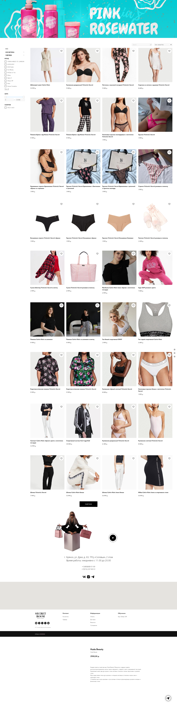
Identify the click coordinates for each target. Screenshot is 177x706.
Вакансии (93, 622)
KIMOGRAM (42, 634)
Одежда (65, 619)
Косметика (65, 616)
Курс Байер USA (122, 616)
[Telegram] (39, 623)
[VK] (42, 623)
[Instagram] (36, 623)
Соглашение (93, 625)
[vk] (84, 577)
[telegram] (93, 577)
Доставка (92, 619)
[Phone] (45, 623)
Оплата (92, 616)
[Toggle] (24, 52)
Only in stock (10, 107)
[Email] (48, 623)
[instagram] (88, 577)
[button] (113, 538)
